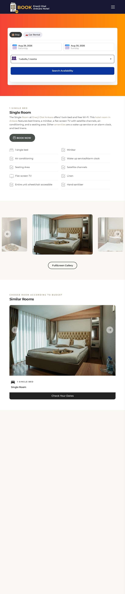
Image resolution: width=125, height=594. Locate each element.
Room (25, 117)
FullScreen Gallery (62, 265)
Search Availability (62, 70)
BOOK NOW (24, 137)
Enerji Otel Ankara (42, 117)
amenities (60, 124)
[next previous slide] (7, 234)
